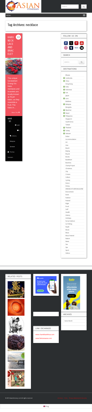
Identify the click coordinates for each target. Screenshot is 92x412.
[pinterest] (76, 43)
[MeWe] (76, 48)
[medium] (81, 48)
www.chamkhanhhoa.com (44, 334)
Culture (14, 136)
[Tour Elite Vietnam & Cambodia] (16, 360)
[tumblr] (71, 48)
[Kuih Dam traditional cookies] (16, 342)
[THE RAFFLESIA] (16, 307)
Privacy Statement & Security (78, 398)
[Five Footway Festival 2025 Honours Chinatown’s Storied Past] (16, 378)
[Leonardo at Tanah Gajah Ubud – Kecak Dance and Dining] (16, 289)
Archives (61, 398)
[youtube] (81, 43)
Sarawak (12, 146)
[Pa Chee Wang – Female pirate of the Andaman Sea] (16, 325)
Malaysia (12, 141)
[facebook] (66, 43)
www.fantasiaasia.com (43, 338)
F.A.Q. (66, 398)
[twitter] (71, 43)
